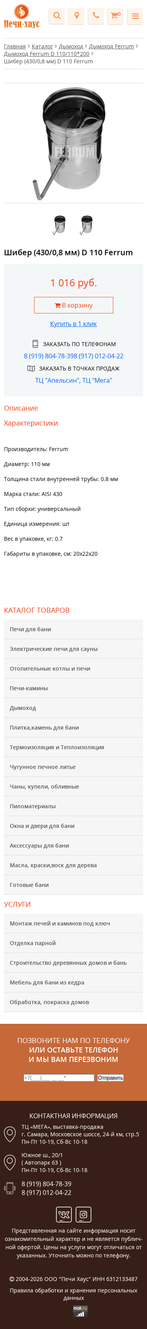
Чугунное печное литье (43, 766)
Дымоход (23, 708)
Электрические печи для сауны (54, 649)
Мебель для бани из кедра (47, 982)
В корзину (76, 305)
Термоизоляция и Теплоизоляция (57, 747)
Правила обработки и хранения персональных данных (73, 1294)
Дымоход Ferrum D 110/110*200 (46, 53)
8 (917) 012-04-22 (98, 356)
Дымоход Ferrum (111, 46)
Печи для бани (30, 629)
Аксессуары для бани (39, 845)
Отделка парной (33, 943)
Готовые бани (29, 884)
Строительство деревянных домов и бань (68, 962)
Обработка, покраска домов (49, 1002)
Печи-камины (29, 688)
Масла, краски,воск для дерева (53, 865)
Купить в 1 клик (73, 323)
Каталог (42, 46)
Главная (15, 46)
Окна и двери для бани (42, 825)
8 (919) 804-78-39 (49, 356)
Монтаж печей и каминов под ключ (60, 923)
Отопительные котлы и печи (50, 668)
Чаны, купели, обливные (44, 786)
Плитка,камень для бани (44, 727)
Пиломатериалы (33, 806)
